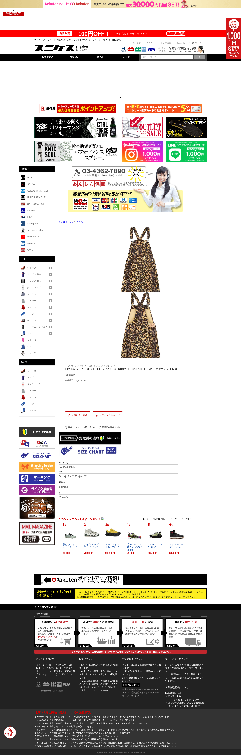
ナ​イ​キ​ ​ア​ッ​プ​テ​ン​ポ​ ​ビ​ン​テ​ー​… (91, 547)
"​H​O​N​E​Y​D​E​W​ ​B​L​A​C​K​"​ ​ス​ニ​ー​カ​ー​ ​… (155, 547)
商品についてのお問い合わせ (82, 427)
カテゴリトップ (66, 222)
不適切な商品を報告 (111, 427)
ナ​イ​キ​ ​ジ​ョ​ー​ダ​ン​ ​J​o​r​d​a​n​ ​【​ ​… (177, 547)
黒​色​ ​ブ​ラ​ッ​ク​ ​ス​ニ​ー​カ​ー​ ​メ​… (70, 547)
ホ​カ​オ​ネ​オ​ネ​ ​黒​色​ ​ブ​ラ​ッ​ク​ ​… (112, 547)
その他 (79, 222)
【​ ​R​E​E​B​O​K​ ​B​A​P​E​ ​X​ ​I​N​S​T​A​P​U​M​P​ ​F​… (134, 547)
